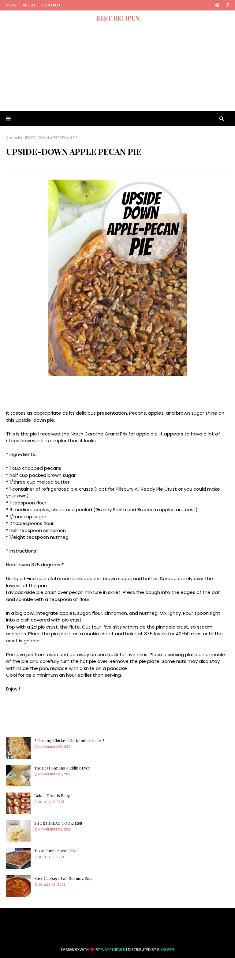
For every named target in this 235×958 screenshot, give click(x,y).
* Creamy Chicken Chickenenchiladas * (69, 740)
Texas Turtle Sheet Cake (56, 850)
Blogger (165, 949)
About (29, 5)
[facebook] (226, 5)
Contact (51, 5)
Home (11, 5)
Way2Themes (113, 949)
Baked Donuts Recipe (53, 795)
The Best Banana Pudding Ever (62, 767)
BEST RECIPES (117, 18)
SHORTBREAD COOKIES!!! (58, 823)
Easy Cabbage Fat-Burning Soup (64, 878)
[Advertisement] (117, 68)
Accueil (13, 137)
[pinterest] (217, 5)
